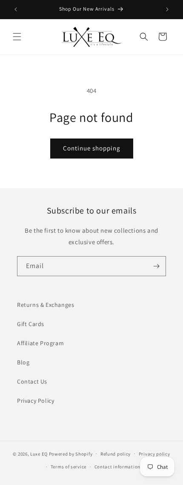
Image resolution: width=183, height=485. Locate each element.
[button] (17, 36)
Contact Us (32, 381)
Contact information (117, 467)
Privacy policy (154, 454)
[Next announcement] (167, 9)
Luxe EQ (39, 453)
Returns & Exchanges (45, 305)
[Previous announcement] (15, 9)
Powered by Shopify (71, 453)
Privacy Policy (35, 400)
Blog (23, 362)
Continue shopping (91, 148)
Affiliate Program (40, 343)
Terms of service (68, 467)
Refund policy (115, 454)
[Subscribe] (156, 266)
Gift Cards (30, 324)
